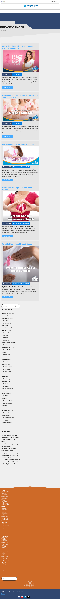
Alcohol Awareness (8, 315)
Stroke (5, 405)
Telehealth (6, 413)
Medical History (7, 366)
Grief (4, 352)
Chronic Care (7, 330)
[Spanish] (4, 1)
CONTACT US (54, 1)
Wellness (5, 420)
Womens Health (25, 166)
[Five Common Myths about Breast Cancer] (20, 164)
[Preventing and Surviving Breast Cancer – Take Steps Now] (20, 121)
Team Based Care (8, 408)
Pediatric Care (7, 383)
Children (5, 325)
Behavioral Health (8, 318)
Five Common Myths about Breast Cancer (20, 144)
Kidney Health (7, 364)
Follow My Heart (8, 349)
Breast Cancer (17, 74)
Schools (5, 391)
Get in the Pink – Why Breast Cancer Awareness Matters (17, 47)
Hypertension (7, 359)
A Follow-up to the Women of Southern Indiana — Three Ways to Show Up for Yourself (10, 462)
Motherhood (6, 374)
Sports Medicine (7, 403)
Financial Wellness (8, 347)
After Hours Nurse (8, 313)
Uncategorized (7, 415)
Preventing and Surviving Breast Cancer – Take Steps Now (20, 96)
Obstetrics (6, 376)
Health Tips (6, 354)
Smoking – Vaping (8, 400)
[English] (2, 1)
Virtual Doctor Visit (8, 417)
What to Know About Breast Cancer (17, 244)
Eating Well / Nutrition (9, 342)
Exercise (5, 345)
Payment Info (7, 381)
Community (6, 332)
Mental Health (7, 371)
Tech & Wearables (8, 410)
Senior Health (7, 393)
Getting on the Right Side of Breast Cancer (17, 189)
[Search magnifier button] (15, 306)
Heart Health (7, 357)
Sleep (4, 398)
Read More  (7, 87)
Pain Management (8, 379)
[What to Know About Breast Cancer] (20, 281)
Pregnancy (6, 386)
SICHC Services (7, 396)
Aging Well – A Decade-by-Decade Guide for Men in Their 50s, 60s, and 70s (10, 455)
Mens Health (6, 369)
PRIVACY (3, 594)
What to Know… (7, 422)
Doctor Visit (6, 340)
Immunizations (7, 362)
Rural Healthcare (8, 388)
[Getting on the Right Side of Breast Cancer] (20, 221)
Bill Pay (5, 320)
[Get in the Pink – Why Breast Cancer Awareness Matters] (20, 72)
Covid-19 (5, 335)
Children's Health (8, 328)
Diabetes (5, 337)
